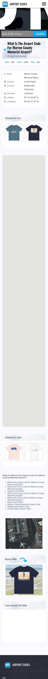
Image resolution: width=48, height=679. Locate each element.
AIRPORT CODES (18, 4)
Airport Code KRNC (16, 491)
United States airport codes (19, 509)
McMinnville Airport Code (18, 507)
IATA (7, 62)
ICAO (19, 62)
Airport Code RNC (15, 502)
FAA (32, 62)
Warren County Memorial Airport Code (23, 504)
